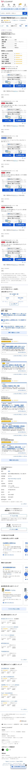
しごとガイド (4, 743)
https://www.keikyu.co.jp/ (13, 478)
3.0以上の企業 (8, 22)
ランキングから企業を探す (7, 737)
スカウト (19, 6)
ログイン (15, 91)
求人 (7, 25)
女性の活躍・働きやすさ (12, 242)
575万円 (13, 697)
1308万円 (14, 623)
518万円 (13, 689)
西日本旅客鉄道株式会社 (7, 440)
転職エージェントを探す (18, 737)
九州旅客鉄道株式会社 (7, 339)
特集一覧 (14, 6)
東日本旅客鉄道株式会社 (9, 567)
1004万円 (14, 655)
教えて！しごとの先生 (6, 741)
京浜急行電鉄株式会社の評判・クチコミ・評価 (9, 66)
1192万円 (14, 631)
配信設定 (23, 731)
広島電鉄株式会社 (5, 360)
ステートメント (5, 765)
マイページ (25, 6)
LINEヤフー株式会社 (6, 755)
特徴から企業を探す (11, 735)
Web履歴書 (18, 731)
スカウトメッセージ (5, 731)
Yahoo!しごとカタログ (7, 724)
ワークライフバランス (11, 68)
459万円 (13, 705)
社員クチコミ (14, 25)
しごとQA (8, 6)
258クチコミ (16, 20)
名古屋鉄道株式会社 (6, 378)
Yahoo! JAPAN (19, 761)
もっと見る (23, 503)
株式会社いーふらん (10, 590)
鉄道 (9, 471)
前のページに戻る (7, 30)
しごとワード (10, 743)
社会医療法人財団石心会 (9, 543)
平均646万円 (23, 20)
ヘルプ (24, 88)
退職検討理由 (9, 207)
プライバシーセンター (17, 763)
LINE (10, 749)
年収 (21, 25)
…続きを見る (8, 549)
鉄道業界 (2, 22)
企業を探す (3, 6)
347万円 (13, 681)
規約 (24, 763)
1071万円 (14, 639)
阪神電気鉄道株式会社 (7, 419)
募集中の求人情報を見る (9, 554)
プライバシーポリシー (7, 763)
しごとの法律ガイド (15, 741)
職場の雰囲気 (9, 103)
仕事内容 (9, 138)
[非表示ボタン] (26, 765)
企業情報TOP (16, 724)
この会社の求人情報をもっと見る (19, 355)
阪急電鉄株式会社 (5, 398)
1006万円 (14, 647)
